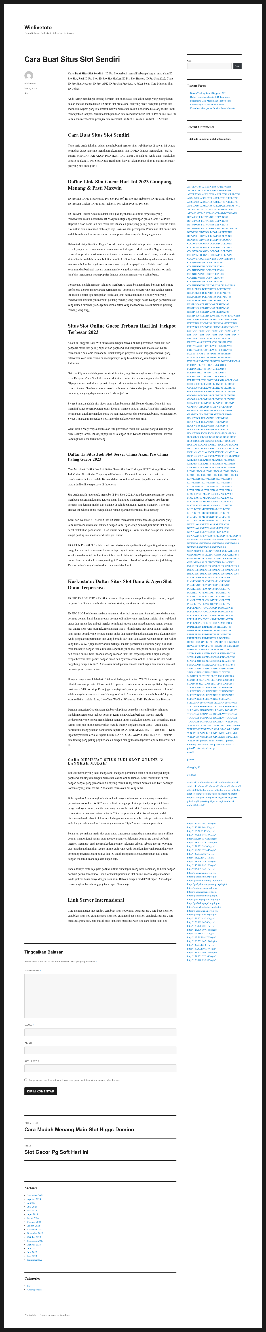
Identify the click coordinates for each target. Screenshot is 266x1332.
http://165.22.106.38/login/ (200, 857)
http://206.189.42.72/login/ (200, 933)
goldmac (191, 774)
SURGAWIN (225, 698)
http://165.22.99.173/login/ (200, 831)
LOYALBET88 (194, 478)
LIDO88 (191, 471)
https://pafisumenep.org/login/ (202, 888)
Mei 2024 (32, 1210)
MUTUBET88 (225, 505)
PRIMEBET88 (210, 623)
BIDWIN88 (220, 228)
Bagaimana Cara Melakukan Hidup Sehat (210, 100)
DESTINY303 (224, 300)
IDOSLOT (199, 440)
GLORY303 (232, 380)
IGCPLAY (223, 448)
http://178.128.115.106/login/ (202, 842)
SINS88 (223, 664)
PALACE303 (228, 562)
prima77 (204, 740)
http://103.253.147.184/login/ (202, 941)
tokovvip (191, 744)
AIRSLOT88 (208, 194)
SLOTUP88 (224, 672)
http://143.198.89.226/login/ (201, 865)
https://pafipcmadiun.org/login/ (202, 895)
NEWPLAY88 (194, 524)
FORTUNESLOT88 (230, 361)
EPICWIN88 (222, 315)
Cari (189, 60)
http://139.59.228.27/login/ (200, 853)
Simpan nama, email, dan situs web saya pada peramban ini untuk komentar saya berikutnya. (74, 1080)
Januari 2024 (33, 1225)
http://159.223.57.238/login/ (201, 956)
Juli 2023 (32, 1248)
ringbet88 (192, 793)
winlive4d (192, 782)
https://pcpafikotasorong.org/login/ (204, 880)
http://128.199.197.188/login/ (202, 929)
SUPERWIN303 (195, 687)
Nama (29, 1025)
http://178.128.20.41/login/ (200, 926)
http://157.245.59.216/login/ (201, 823)
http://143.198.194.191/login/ (202, 952)
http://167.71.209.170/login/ (201, 937)
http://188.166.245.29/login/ (201, 861)
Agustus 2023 (34, 1244)
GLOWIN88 (217, 391)
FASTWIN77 (231, 327)
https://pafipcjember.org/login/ (202, 891)
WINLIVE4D (231, 721)
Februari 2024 (34, 1221)
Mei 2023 (32, 1256)
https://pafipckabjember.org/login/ (204, 907)
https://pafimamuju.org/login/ (201, 872)
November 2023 (35, 1233)
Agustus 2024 (34, 1199)
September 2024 (35, 1195)
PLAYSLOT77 (223, 588)
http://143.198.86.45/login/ (200, 827)
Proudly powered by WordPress (55, 1314)
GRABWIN (229, 402)
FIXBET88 (192, 353)
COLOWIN (226, 239)
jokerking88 (193, 801)
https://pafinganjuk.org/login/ (202, 914)
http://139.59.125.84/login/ (200, 944)
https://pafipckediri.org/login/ (202, 876)
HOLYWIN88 (193, 418)
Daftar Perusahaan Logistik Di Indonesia (210, 96)
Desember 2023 (35, 1229)
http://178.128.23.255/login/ (201, 960)
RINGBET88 (223, 638)
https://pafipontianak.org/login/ (202, 910)
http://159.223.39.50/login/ (200, 846)
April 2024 (32, 1214)
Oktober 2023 (34, 1237)
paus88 (190, 752)
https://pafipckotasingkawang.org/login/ (207, 884)
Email (29, 1043)
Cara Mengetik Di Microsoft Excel (207, 104)
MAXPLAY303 (194, 494)
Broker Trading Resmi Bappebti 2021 (208, 93)
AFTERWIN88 (194, 186)
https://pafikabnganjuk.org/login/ (203, 903)
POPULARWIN (194, 607)
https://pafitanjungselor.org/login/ (204, 899)
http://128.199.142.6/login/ (200, 922)
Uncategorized (34, 1289)
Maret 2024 (33, 1218)
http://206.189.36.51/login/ (200, 869)
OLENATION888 (195, 550)
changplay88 (193, 767)
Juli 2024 (32, 1202)
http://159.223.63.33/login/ (200, 918)
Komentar (32, 970)
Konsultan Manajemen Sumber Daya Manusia (212, 108)
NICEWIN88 (222, 535)
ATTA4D (217, 205)
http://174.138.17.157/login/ (201, 834)
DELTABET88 (213, 285)
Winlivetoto (38, 27)
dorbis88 (229, 801)
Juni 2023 (32, 1252)
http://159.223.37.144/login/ (201, 850)
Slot (26, 93)
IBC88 (204, 433)
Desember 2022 (35, 1259)
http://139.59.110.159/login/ (201, 948)
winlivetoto (29, 83)
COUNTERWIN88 (207, 258)
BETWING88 (230, 213)
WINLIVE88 (233, 729)
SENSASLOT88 (221, 649)
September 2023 (35, 1240)
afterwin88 (203, 786)
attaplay (202, 789)
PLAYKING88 (194, 577)
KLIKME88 (234, 456)
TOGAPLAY (231, 710)
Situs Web (31, 1061)
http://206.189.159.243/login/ (202, 838)
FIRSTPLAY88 (207, 338)
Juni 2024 (32, 1206)
